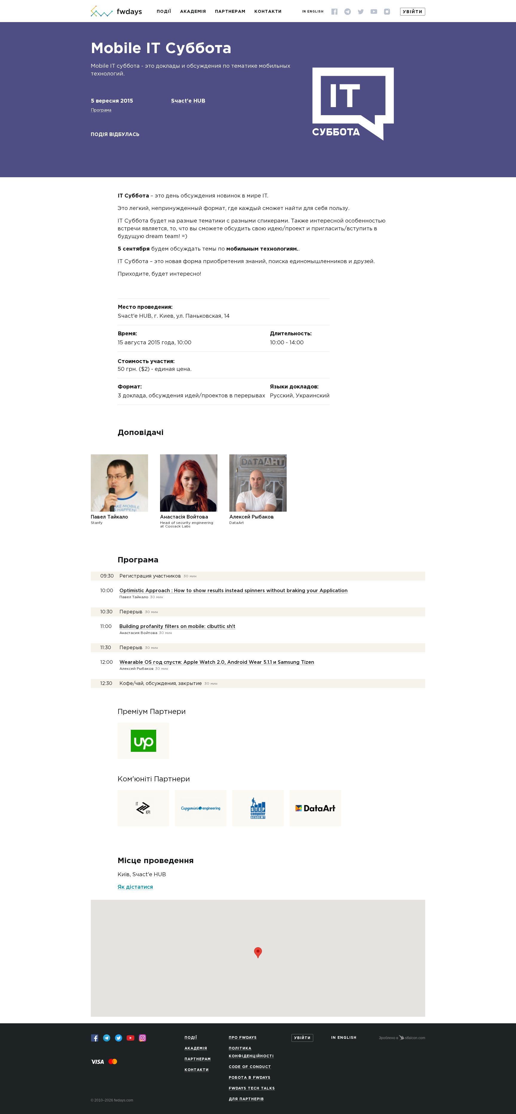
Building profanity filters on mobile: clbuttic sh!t (177, 626)
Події (164, 11)
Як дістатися (135, 887)
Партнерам (230, 11)
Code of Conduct (250, 1067)
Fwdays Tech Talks (252, 1088)
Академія (193, 11)
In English (313, 11)
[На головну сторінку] (116, 12)
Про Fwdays (243, 1037)
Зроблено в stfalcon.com (402, 1038)
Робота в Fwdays (250, 1077)
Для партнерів (246, 1099)
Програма (101, 110)
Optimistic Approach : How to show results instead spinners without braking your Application (233, 591)
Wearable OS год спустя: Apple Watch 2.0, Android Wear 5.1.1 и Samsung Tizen (216, 662)
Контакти (268, 11)
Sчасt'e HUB (188, 101)
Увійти (413, 12)
